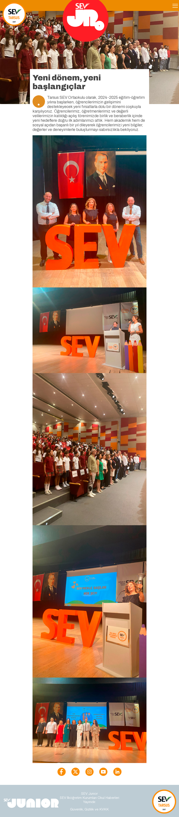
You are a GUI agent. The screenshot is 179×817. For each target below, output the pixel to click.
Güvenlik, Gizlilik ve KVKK (89, 809)
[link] (61, 771)
